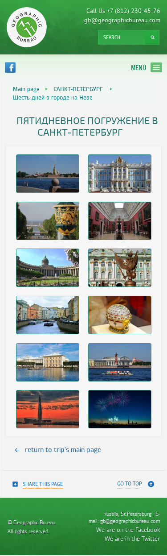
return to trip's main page (63, 449)
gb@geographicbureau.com (122, 21)
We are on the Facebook (128, 529)
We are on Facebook (10, 67)
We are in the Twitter (132, 538)
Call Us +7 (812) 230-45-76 (123, 11)
